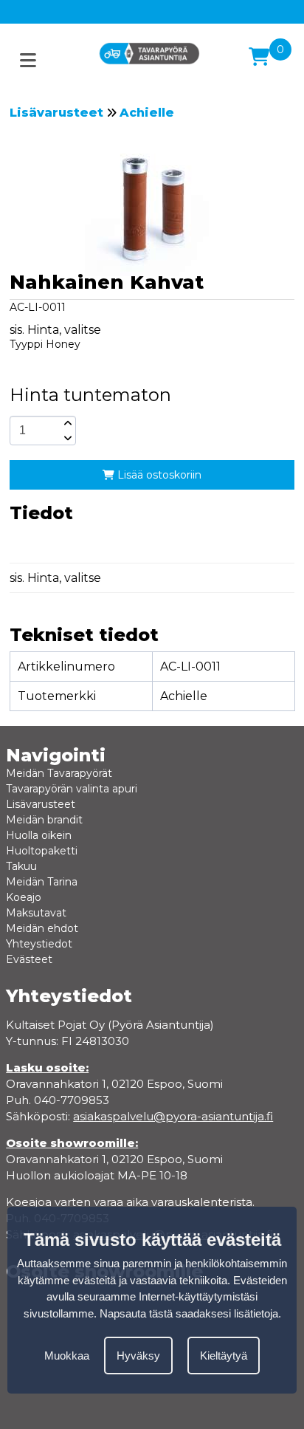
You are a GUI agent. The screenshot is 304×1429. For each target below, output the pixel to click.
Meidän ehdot (42, 928)
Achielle (147, 113)
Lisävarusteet (56, 113)
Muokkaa (66, 1355)
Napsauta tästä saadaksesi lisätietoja (189, 1313)
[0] (259, 57)
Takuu (21, 866)
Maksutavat (36, 912)
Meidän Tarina (41, 881)
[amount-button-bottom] (66, 438)
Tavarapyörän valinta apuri (71, 788)
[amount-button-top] (66, 423)
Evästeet (29, 959)
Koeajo (23, 897)
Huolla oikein (39, 835)
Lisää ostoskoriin (157, 475)
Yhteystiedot (39, 943)
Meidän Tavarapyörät (59, 773)
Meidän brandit (44, 819)
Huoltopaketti (41, 850)
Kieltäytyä (223, 1355)
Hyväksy (138, 1355)
